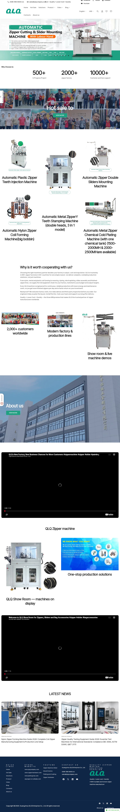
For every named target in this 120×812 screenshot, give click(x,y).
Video (59, 7)
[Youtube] (77, 779)
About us (36, 15)
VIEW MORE (60, 115)
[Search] (97, 11)
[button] (51, 56)
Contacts (27, 15)
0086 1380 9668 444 (68, 772)
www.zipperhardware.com (33, 772)
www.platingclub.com (31, 776)
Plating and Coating (49, 774)
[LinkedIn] (72, 779)
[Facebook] (63, 779)
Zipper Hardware (48, 777)
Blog (66, 7)
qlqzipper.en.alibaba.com (33, 779)
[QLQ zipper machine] (13, 11)
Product (51, 7)
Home (26, 7)
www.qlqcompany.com (32, 769)
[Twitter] (68, 779)
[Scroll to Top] (116, 802)
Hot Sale (33, 7)
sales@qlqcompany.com (69, 774)
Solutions (42, 7)
